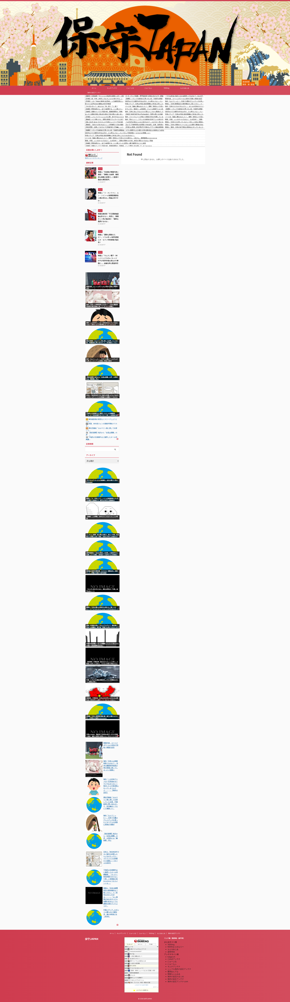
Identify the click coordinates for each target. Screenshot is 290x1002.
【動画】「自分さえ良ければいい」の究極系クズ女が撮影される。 (105, 124)
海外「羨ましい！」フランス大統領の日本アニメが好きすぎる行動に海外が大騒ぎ (145, 119)
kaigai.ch (171, 957)
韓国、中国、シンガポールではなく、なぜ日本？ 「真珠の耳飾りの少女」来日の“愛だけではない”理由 (185, 119)
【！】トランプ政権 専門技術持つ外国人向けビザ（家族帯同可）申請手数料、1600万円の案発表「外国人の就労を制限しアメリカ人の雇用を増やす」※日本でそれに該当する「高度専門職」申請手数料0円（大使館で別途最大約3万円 (145, 96)
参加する (155, 987)
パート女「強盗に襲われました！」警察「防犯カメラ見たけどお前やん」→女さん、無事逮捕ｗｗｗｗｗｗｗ (145, 106)
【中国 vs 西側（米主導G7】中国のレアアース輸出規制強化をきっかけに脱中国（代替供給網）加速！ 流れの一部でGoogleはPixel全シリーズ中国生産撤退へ (145, 127)
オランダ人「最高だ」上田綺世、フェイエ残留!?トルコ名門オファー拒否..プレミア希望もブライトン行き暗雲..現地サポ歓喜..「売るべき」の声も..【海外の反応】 (145, 109)
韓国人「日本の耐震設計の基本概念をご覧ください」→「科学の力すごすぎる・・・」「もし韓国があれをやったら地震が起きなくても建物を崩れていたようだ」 (185, 104)
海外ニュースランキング (93, 158)
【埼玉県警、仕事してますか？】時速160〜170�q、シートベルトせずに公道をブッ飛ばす (105, 127)
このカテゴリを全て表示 (141, 985)
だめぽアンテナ (174, 959)
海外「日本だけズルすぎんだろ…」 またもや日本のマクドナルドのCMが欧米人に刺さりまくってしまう (185, 106)
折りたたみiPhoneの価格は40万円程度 (98, 104)
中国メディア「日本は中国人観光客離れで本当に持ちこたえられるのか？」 (145, 104)
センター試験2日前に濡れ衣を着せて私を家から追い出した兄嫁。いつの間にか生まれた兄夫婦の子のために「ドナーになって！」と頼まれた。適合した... (105, 114)
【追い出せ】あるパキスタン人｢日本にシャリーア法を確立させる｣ (105, 122)
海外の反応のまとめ (176, 976)
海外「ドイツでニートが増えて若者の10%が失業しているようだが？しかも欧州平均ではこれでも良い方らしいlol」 (145, 117)
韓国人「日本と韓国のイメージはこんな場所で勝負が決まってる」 (185, 124)
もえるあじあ (184, 88)
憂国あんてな (173, 971)
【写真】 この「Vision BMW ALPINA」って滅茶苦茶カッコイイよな (105, 101)
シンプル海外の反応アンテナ (179, 969)
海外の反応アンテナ (94, 92)
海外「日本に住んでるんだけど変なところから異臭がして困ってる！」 (145, 111)
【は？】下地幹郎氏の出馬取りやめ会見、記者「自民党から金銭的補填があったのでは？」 (145, 124)
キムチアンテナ (112, 88)
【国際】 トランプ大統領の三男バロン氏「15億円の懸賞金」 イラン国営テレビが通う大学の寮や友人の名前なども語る (145, 98)
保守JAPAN (91, 938)
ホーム (94, 88)
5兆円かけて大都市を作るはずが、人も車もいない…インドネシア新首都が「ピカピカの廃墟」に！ (145, 101)
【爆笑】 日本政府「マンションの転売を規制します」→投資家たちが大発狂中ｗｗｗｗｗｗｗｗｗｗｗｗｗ (105, 96)
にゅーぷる (130, 88)
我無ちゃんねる (174, 974)
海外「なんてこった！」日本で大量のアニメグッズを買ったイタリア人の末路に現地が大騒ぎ (185, 101)
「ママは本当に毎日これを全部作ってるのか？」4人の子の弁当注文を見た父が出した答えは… (185, 96)
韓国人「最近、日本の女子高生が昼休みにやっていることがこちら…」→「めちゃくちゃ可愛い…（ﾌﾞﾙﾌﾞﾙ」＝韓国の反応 (185, 127)
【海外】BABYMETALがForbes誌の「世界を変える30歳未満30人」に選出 (145, 114)
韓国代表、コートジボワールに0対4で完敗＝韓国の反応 (183, 98)
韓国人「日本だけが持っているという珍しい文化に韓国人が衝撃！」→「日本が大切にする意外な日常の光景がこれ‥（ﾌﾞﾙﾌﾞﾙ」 (185, 122)
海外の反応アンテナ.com (178, 981)
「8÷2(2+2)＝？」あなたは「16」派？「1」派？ (101, 106)
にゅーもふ (148, 88)
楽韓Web (171, 952)
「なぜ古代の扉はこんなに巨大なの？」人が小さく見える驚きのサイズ (145, 122)
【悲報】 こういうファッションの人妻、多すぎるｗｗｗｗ (104, 117)
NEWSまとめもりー (176, 947)
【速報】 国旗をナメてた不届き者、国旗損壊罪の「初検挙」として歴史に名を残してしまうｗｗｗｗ (105, 111)
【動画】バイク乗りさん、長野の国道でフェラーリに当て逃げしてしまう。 (105, 119)
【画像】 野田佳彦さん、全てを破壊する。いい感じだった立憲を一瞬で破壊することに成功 (105, 109)
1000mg (166, 88)
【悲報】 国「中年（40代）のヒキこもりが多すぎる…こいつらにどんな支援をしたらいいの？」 (105, 98)
